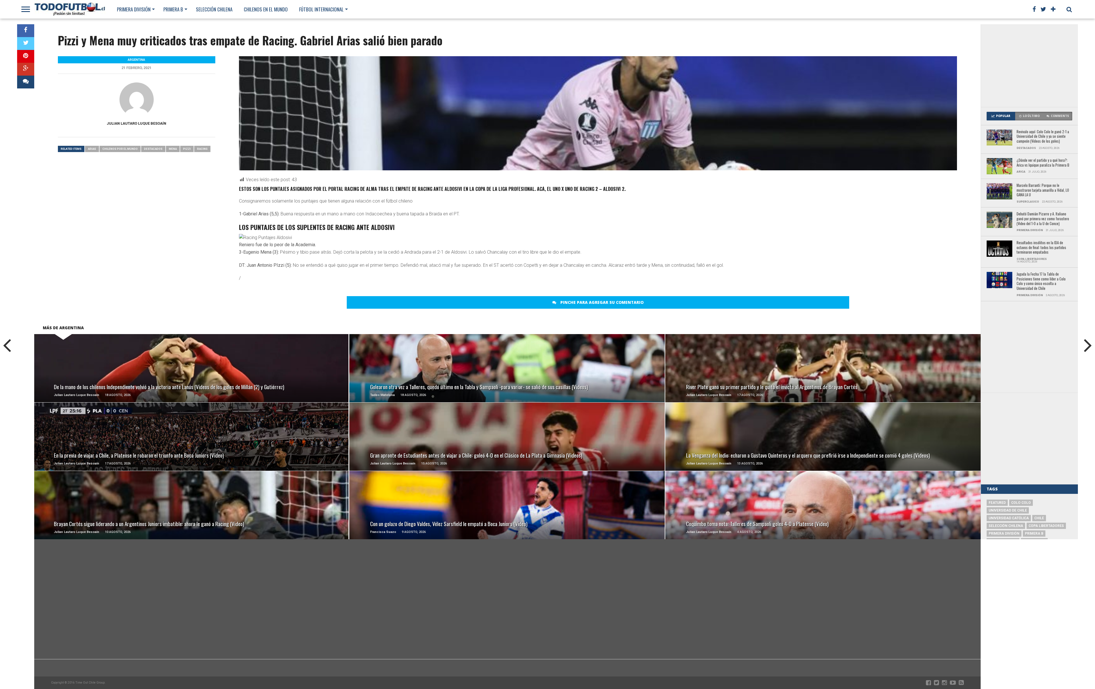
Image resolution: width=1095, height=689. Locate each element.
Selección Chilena (214, 9)
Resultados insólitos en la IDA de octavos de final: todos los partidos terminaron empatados (1041, 248)
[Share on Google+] (25, 69)
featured (997, 503)
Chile (1039, 518)
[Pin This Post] (25, 56)
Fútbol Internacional (321, 9)
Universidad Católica (1009, 518)
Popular (1003, 116)
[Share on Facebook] (25, 30)
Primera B (173, 9)
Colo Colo (1021, 503)
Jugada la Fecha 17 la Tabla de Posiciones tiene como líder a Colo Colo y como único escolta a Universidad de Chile (1041, 281)
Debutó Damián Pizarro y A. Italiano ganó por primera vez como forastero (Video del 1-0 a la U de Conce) (1043, 219)
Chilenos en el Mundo (266, 9)
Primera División (134, 9)
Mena (173, 148)
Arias (92, 148)
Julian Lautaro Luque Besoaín (136, 123)
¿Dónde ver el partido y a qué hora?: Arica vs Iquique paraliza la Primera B (1043, 162)
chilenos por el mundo (120, 148)
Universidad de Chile (1008, 510)
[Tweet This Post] (25, 43)
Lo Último (1031, 116)
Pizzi (187, 148)
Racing (202, 148)
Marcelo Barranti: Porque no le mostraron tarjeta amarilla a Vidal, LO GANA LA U (1043, 190)
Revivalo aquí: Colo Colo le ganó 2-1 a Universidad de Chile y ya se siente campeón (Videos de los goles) (1043, 137)
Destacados (153, 148)
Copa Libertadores (1046, 526)
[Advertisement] (1029, 65)
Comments (1060, 116)
